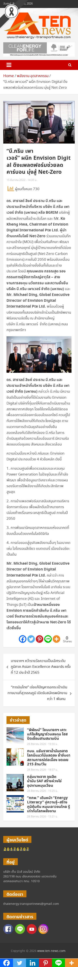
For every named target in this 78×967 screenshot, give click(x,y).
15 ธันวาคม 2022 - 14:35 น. (21, 180)
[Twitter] (31, 639)
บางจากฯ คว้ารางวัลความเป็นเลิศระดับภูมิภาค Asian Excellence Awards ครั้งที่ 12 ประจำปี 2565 (41, 666)
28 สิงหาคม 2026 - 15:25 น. (42, 791)
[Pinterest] (39, 639)
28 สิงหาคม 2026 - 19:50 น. (42, 744)
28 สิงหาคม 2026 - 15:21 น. (42, 816)
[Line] (48, 639)
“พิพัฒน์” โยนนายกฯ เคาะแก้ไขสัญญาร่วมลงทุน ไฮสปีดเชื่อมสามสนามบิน (47, 734)
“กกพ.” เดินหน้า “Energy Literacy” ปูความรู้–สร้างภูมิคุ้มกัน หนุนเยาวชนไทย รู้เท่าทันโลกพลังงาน (48, 804)
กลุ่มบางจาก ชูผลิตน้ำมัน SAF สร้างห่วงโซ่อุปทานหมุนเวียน (44, 781)
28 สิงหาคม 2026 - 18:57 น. (42, 770)
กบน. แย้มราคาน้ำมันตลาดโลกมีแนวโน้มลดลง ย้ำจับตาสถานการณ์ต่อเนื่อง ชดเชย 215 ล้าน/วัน (48, 757)
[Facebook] (22, 639)
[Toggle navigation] (9, 65)
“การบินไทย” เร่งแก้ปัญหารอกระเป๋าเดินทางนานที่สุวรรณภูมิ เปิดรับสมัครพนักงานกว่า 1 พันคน (37, 693)
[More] (56, 639)
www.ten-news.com (51, 951)
